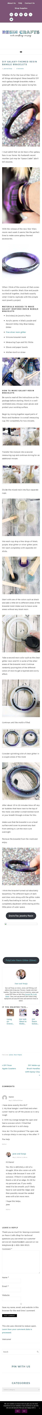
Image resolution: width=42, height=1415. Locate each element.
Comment (7, 1249)
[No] (39, 1408)
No (24, 1411)
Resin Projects (18, 1054)
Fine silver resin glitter (16, 332)
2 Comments (20, 68)
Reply (4, 1144)
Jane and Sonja (19, 1154)
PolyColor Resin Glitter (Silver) (21, 960)
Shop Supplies (21, 8)
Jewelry (11, 1054)
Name (5, 1277)
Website (6, 1295)
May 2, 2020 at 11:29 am (20, 1157)
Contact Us (30, 3)
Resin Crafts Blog (21, 38)
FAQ (20, 3)
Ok (18, 1411)
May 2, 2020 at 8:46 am (16, 1100)
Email (5, 1286)
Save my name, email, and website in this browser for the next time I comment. (20, 1309)
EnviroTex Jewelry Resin (21, 916)
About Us (12, 3)
